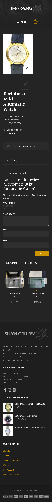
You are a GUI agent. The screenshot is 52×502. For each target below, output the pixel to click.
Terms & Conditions (12, 460)
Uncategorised (28, 146)
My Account (8, 470)
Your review (9, 214)
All (19, 146)
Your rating (9, 203)
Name (6, 229)
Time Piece (8, 455)
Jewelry (6, 451)
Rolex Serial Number (12, 474)
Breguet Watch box (37, 294)
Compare (11, 133)
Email (6, 240)
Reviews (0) (11, 160)
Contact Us (8, 465)
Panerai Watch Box (15, 294)
